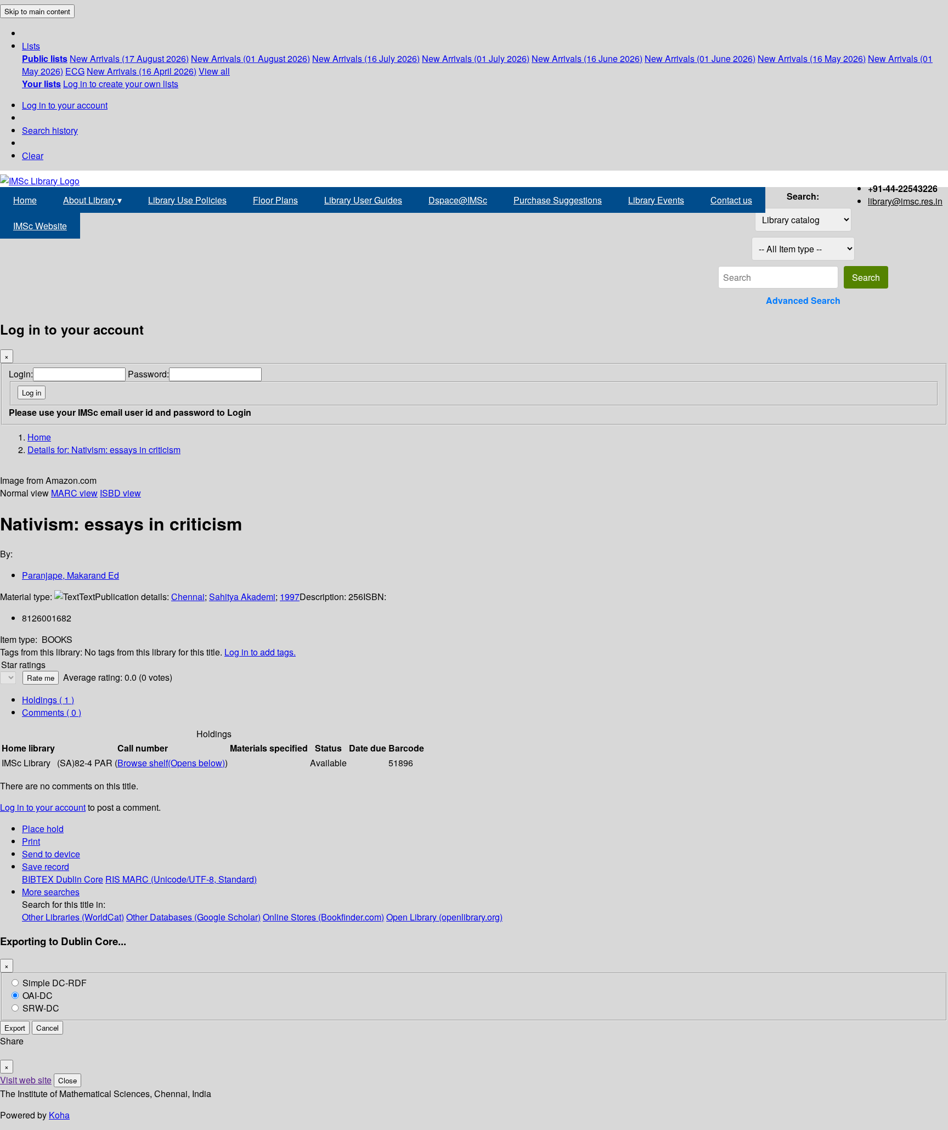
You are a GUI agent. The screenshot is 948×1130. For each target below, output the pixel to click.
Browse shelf (171, 762)
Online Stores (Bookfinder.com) (323, 917)
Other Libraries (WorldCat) (73, 917)
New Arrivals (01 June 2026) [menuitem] (700, 58)
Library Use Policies (187, 200)
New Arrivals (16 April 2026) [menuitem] (141, 71)
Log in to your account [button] (43, 807)
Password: (148, 374)
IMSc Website (40, 225)
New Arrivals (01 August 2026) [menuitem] (250, 58)
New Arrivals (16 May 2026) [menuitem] (812, 58)
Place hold (43, 828)
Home (25, 200)
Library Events (656, 200)
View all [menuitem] (214, 71)
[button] (31, 45)
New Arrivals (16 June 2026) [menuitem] (587, 58)
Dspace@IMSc (457, 200)
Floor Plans (275, 200)
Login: (21, 374)
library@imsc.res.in (905, 201)
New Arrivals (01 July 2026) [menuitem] (475, 58)
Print (31, 841)
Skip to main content (37, 11)
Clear (32, 155)
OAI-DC (37, 995)
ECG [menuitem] (74, 71)
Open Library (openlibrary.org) (444, 917)
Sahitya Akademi (242, 596)
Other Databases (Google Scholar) (193, 917)
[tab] (51, 712)
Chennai (188, 596)
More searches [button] (51, 891)
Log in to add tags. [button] (260, 652)
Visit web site (26, 1080)
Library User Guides (363, 200)
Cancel (47, 1027)
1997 (290, 596)
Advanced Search (803, 300)
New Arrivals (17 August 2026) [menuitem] (129, 58)
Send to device (51, 854)
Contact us (731, 200)
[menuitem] (44, 58)
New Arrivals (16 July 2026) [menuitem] (366, 58)
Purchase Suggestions (558, 200)
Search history (50, 130)
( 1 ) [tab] (48, 699)
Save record (45, 866)
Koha (59, 1115)
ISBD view (120, 493)
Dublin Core (79, 879)
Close (67, 1080)
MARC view (74, 493)
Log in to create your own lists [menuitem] (120, 83)
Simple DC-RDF (54, 982)
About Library (92, 200)
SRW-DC (40, 1008)
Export (14, 1027)
